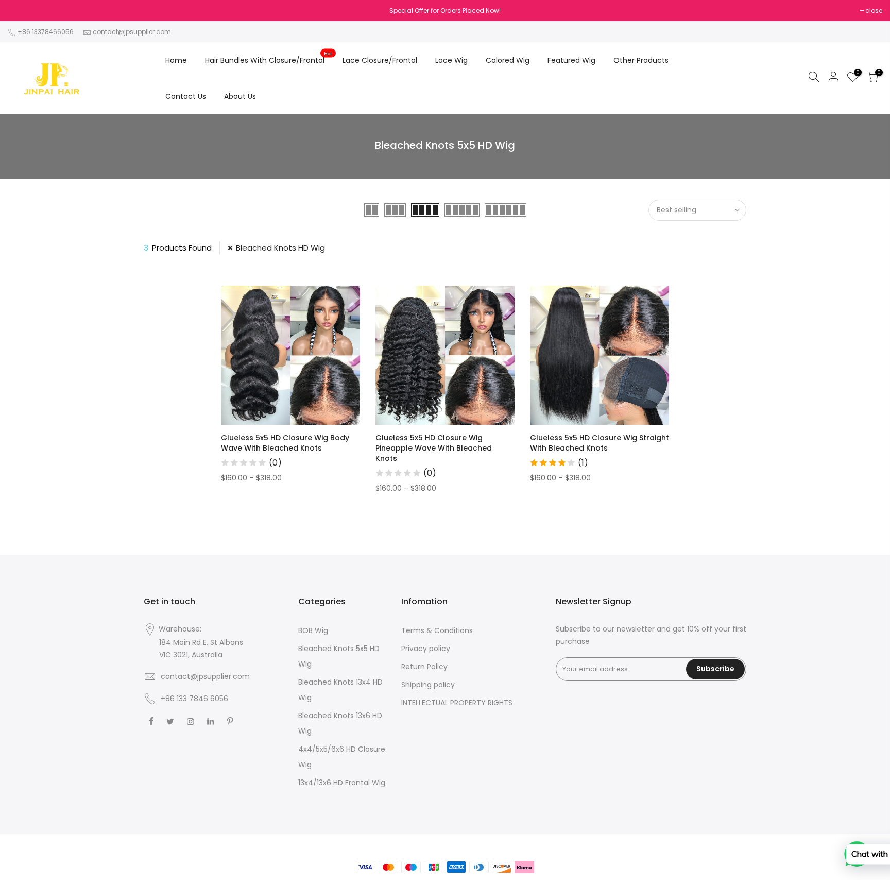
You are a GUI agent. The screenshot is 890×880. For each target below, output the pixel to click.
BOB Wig (313, 630)
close (873, 10)
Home (176, 60)
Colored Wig (507, 60)
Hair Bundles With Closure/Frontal (269, 58)
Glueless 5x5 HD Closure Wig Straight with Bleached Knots (599, 443)
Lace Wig (451, 60)
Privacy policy (425, 648)
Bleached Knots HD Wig (280, 247)
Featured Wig (571, 60)
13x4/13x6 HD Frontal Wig (341, 782)
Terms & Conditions (437, 630)
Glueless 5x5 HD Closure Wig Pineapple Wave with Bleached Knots (433, 448)
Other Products (641, 60)
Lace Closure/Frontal (380, 60)
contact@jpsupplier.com (132, 31)
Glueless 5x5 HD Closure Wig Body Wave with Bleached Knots (285, 443)
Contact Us (185, 96)
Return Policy (424, 666)
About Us (240, 96)
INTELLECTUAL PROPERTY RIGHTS (456, 703)
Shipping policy (428, 684)
